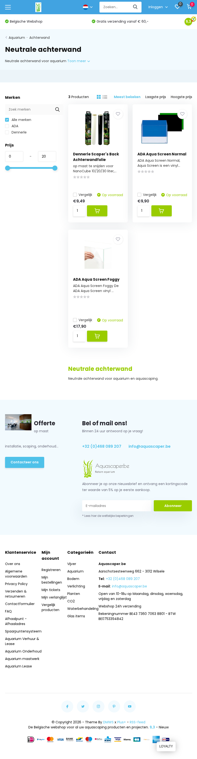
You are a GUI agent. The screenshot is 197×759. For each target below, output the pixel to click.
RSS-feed (137, 722)
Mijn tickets (51, 589)
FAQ (8, 611)
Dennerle (19, 132)
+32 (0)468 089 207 (101, 446)
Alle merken (21, 119)
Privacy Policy (16, 583)
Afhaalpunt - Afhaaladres (16, 621)
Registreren (51, 569)
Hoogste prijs (181, 96)
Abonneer (173, 505)
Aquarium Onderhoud (23, 651)
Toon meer (77, 61)
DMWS (108, 722)
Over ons (12, 563)
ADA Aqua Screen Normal (161, 154)
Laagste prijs (155, 96)
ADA (14, 126)
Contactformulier (20, 603)
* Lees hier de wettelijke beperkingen (108, 516)
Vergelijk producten (50, 607)
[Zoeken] (135, 7)
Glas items (76, 616)
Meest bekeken (127, 96)
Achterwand (39, 37)
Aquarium (17, 37)
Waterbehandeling (82, 608)
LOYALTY (166, 746)
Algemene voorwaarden (16, 574)
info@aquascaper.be (150, 446)
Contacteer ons (25, 462)
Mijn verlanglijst (54, 597)
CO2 (71, 601)
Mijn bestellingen (52, 580)
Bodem (73, 578)
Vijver (71, 563)
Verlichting (76, 586)
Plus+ (121, 722)
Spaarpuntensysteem (23, 631)
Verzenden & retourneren (16, 594)
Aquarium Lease (18, 666)
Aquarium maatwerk (22, 658)
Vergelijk (85, 194)
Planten (73, 593)
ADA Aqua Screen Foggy (96, 279)
